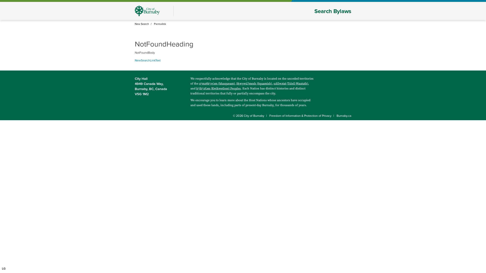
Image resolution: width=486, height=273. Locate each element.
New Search (142, 24)
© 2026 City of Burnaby (248, 116)
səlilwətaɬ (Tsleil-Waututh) (291, 84)
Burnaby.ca (344, 116)
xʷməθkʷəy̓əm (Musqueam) (217, 84)
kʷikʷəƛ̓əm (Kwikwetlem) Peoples (218, 88)
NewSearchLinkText (148, 60)
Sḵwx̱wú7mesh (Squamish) (254, 84)
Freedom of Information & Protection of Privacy (300, 116)
